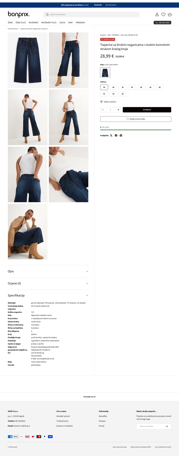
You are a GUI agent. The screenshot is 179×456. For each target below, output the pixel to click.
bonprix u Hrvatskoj (65, 426)
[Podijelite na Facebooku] (116, 135)
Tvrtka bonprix (62, 421)
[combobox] (91, 14)
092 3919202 (16, 421)
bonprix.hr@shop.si (19, 426)
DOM (70, 22)
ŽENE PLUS (21, 22)
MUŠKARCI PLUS (49, 22)
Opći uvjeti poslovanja (120, 447)
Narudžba (103, 416)
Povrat (101, 426)
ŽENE (10, 22)
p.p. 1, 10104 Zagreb (16, 416)
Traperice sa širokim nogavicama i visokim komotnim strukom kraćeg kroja (35, 29)
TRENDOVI (80, 22)
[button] (169, 14)
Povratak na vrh (89, 397)
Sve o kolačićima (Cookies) (163, 447)
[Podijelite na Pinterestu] (120, 135)
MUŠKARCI (33, 22)
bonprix (103, 35)
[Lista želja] (163, 14)
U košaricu (147, 109)
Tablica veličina (110, 101)
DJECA (62, 22)
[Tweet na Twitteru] (111, 135)
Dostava (102, 421)
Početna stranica (13, 29)
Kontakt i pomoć (63, 416)
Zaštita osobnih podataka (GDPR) (141, 447)
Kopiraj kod (112, 5)
